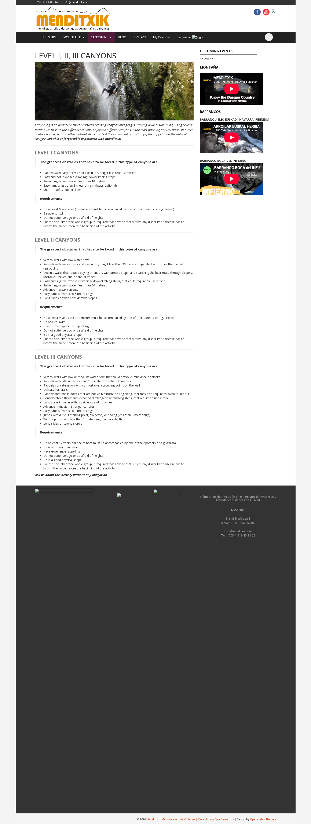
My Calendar (161, 37)
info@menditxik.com (76, 2)
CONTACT (139, 37)
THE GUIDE (49, 37)
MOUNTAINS (72, 37)
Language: (184, 37)
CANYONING (100, 37)
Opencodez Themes (263, 819)
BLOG (122, 37)
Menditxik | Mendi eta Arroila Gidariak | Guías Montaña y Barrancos (190, 819)
